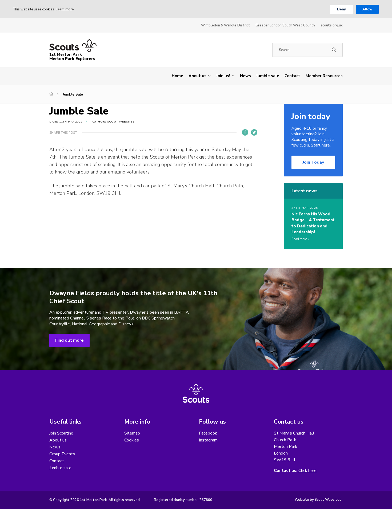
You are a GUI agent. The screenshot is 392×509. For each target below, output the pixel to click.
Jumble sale (267, 75)
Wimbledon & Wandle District (225, 25)
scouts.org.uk (332, 25)
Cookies (131, 440)
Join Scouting (61, 433)
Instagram (208, 440)
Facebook (208, 433)
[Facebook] (245, 132)
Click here (307, 470)
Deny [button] (341, 9)
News (245, 75)
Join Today (313, 162)
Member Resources (324, 75)
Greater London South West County (285, 25)
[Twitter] (254, 132)
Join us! (223, 75)
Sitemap (132, 433)
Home (177, 75)
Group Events (62, 454)
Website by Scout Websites (318, 499)
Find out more (69, 340)
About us (197, 75)
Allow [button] (367, 9)
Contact (292, 75)
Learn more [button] (65, 9)
